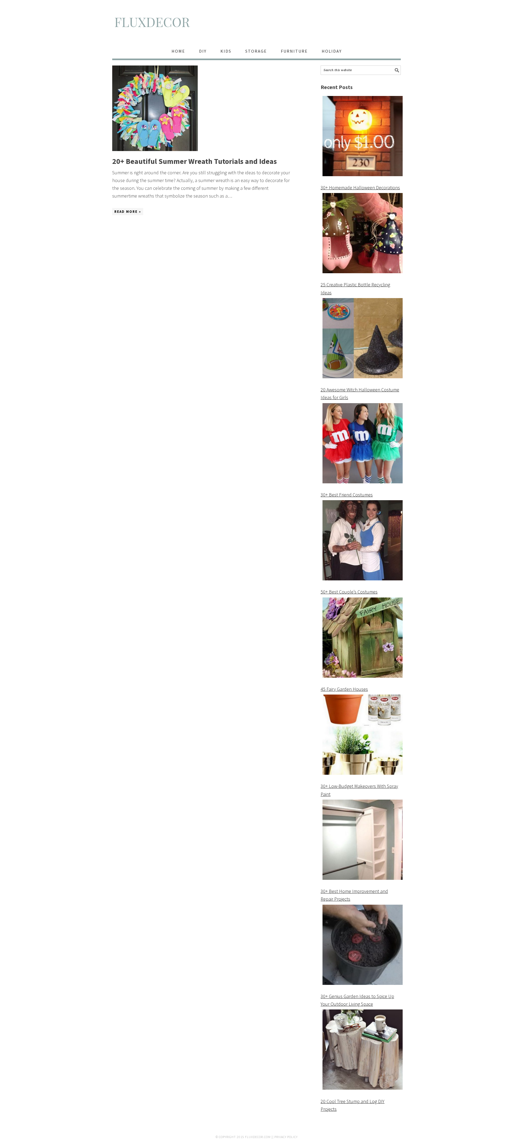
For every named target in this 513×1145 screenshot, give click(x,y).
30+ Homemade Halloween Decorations (360, 187)
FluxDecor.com (258, 1137)
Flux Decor (256, 24)
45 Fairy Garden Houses (344, 689)
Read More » (127, 211)
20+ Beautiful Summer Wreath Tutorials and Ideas (194, 161)
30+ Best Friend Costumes (347, 495)
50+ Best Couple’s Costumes (349, 592)
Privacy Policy (286, 1137)
